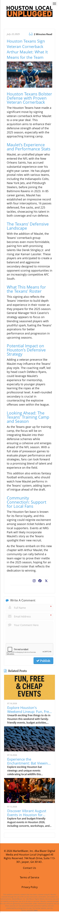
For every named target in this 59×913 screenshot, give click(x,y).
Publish (44, 661)
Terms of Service (29, 877)
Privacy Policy (30, 887)
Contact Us (29, 868)
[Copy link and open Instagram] (34, 580)
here (35, 910)
